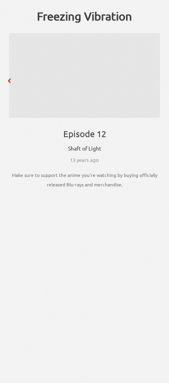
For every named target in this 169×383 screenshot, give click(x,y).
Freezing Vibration (84, 16)
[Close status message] (157, 377)
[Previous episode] (9, 80)
